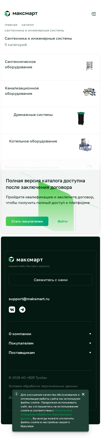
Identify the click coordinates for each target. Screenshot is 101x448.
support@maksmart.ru (29, 298)
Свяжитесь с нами (51, 279)
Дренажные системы (33, 114)
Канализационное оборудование (22, 91)
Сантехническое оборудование (20, 64)
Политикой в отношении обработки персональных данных (46, 414)
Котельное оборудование (33, 141)
